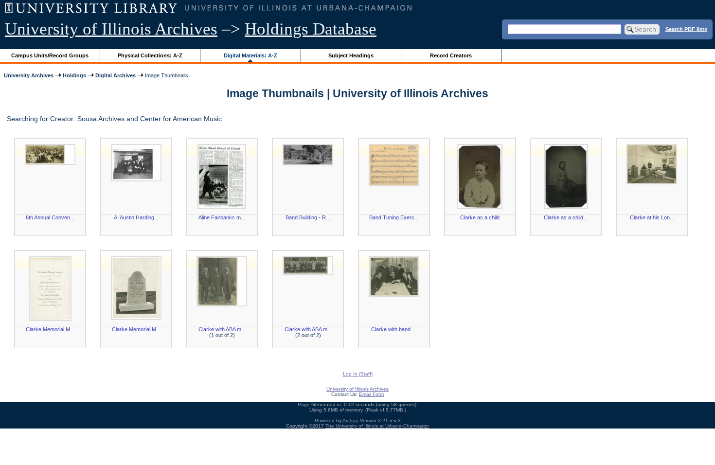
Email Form (371, 394)
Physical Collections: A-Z (150, 55)
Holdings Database (310, 28)
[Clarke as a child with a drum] (566, 176)
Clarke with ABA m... (222, 329)
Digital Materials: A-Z (250, 55)
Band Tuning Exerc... (394, 217)
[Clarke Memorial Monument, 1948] (50, 288)
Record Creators (451, 55)
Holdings (74, 75)
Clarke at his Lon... (652, 217)
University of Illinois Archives (111, 28)
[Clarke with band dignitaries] (394, 276)
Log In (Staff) (358, 373)
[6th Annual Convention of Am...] (50, 154)
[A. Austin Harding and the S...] (136, 162)
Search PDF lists (686, 29)
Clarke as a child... (566, 217)
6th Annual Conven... (50, 217)
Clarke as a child (480, 217)
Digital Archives (115, 75)
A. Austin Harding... (136, 217)
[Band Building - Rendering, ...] (308, 154)
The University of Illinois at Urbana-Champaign (377, 426)
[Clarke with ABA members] (222, 281)
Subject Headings (351, 55)
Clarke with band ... (393, 329)
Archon (350, 420)
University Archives (29, 75)
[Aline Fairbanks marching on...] (222, 176)
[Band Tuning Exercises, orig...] (394, 165)
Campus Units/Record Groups (50, 55)
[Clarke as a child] (480, 176)
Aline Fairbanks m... (221, 217)
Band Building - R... (308, 217)
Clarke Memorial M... (50, 329)
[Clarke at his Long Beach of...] (652, 164)
